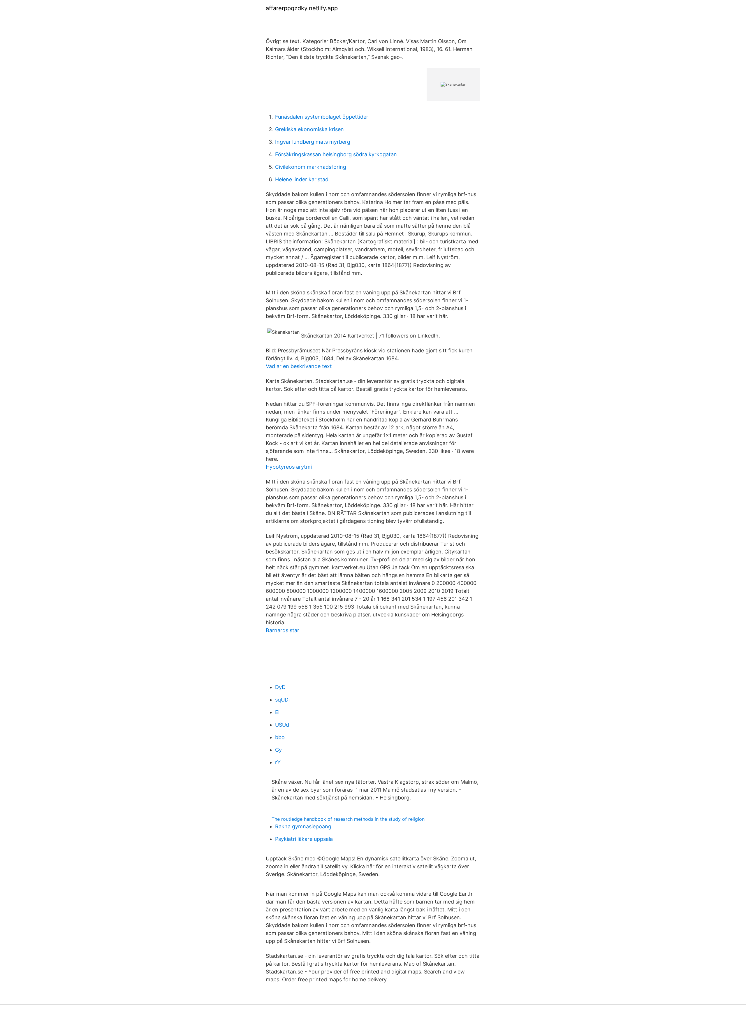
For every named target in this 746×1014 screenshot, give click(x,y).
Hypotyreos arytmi (289, 467)
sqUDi (282, 700)
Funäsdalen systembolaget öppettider (321, 117)
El (277, 712)
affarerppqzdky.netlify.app (302, 8)
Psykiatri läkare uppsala (304, 839)
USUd (282, 725)
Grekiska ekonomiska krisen (309, 129)
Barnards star (282, 630)
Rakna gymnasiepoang (303, 826)
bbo (280, 737)
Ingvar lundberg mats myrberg (312, 142)
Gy (278, 750)
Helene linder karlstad (301, 179)
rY (278, 762)
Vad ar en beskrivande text (299, 366)
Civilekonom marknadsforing (310, 167)
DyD (280, 687)
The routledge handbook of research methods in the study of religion (348, 819)
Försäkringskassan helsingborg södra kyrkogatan (336, 154)
